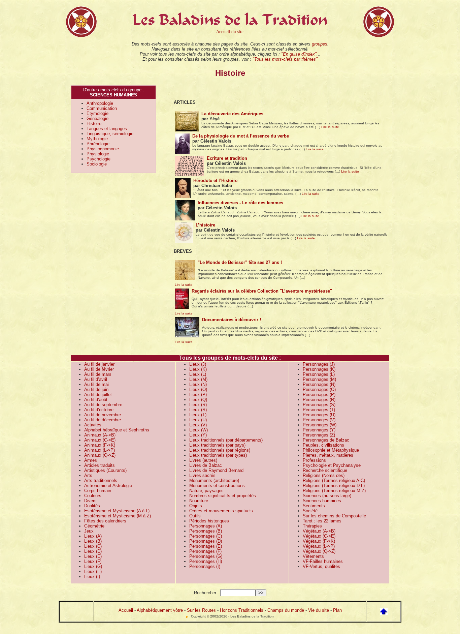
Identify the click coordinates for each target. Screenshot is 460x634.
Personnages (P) (319, 394)
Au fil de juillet (98, 394)
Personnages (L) (319, 374)
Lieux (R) (198, 404)
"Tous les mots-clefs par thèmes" (285, 59)
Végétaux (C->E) (319, 536)
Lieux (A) (93, 536)
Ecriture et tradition (227, 158)
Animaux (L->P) (99, 450)
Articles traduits (99, 465)
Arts (88, 475)
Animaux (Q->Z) (100, 455)
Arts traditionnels (100, 480)
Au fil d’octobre (98, 409)
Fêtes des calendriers (105, 520)
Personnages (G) (205, 556)
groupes (319, 44)
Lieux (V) (198, 424)
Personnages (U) (319, 414)
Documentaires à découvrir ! (231, 319)
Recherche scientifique (325, 470)
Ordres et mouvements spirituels (221, 510)
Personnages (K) (319, 369)
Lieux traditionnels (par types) (218, 455)
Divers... (92, 500)
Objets (195, 505)
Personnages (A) (205, 526)
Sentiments (314, 505)
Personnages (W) (319, 424)
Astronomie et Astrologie (108, 485)
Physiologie (98, 153)
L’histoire (205, 225)
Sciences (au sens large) (327, 495)
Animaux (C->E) (100, 440)
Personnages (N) (319, 384)
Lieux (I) (92, 576)
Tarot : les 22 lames (322, 520)
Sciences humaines (322, 500)
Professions (314, 460)
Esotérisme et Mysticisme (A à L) (117, 510)
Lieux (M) (198, 379)
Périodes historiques (209, 520)
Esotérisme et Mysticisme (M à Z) (117, 515)
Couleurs (92, 495)
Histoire (94, 123)
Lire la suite (330, 127)
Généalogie (97, 118)
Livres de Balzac (205, 465)
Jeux (89, 531)
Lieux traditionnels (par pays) (217, 445)
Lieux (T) (197, 414)
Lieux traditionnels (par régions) (219, 450)
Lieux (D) (93, 551)
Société (310, 510)
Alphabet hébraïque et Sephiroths (116, 429)
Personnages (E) (205, 546)
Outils (195, 515)
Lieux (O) (198, 389)
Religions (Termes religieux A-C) (334, 480)
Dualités (92, 505)
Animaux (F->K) (99, 445)
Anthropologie (100, 103)
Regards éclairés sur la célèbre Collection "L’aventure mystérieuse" (262, 291)
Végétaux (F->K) (319, 541)
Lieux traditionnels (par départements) (226, 440)
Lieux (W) (198, 429)
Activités (92, 424)
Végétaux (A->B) (319, 531)
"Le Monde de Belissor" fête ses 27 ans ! (240, 262)
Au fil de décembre (102, 419)
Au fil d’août (95, 399)
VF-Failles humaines (323, 561)
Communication (102, 108)
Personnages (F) (205, 551)
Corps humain (97, 490)
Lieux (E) (93, 556)
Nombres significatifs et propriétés (222, 495)
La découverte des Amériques (232, 113)
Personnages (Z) (319, 434)
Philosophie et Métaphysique (331, 450)
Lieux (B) (93, 541)
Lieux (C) (93, 546)
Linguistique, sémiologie (110, 133)
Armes (90, 460)
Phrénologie (98, 143)
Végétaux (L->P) (319, 546)
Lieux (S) (198, 409)
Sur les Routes (201, 610)
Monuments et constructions (217, 485)
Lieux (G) (93, 566)
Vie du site (318, 610)
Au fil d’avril (95, 379)
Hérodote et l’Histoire (215, 180)
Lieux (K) (198, 369)
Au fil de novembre (102, 414)
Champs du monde (285, 610)
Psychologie (98, 158)
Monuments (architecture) (214, 480)
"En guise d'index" (299, 54)
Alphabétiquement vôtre (160, 610)
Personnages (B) (205, 531)
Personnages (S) (319, 404)
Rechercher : (206, 592)
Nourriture (198, 500)
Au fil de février (99, 369)
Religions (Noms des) (323, 475)
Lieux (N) (198, 384)
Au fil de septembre (103, 404)
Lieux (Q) (198, 399)
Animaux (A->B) (100, 434)
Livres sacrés (202, 475)
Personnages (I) (204, 566)
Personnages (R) (319, 399)
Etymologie (97, 113)
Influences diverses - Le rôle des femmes (240, 202)
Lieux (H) (93, 571)
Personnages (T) (319, 409)
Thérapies (312, 526)
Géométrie (94, 526)
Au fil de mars (97, 374)
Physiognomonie (103, 148)
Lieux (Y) (198, 434)
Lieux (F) (92, 561)
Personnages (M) (319, 379)
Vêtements (313, 556)
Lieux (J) (197, 364)
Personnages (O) (319, 389)
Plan (337, 610)
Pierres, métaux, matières (328, 455)
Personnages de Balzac (326, 440)
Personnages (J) (319, 364)
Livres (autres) (203, 460)
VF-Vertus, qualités (321, 566)
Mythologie (97, 138)
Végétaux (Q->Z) (319, 551)
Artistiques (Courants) (105, 470)
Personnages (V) (319, 419)
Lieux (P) (198, 394)
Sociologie (97, 164)
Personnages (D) (205, 541)
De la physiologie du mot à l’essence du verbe (240, 136)
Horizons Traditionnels (241, 610)
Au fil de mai (96, 384)
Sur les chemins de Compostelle (334, 515)
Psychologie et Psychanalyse (332, 465)
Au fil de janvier (99, 364)
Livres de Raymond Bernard (216, 470)
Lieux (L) (197, 374)
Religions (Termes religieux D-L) (334, 485)
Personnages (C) (205, 536)
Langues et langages (107, 128)
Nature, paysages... (208, 490)
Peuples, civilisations (323, 445)
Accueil (126, 610)
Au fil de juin (96, 389)
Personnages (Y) (319, 429)
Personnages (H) (205, 561)
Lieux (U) (198, 419)
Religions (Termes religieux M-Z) (334, 490)
